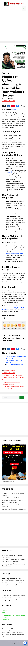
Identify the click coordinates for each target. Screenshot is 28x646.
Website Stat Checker (13, 377)
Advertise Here (6, 610)
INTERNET (13, 371)
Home (3, 612)
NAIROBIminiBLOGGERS (8, 373)
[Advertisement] (14, 27)
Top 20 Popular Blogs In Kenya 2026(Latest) (14, 509)
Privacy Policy (5, 619)
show (14, 109)
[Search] (21, 398)
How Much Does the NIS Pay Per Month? (13, 498)
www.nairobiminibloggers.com (14, 253)
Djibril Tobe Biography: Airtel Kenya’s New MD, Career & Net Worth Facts (13, 560)
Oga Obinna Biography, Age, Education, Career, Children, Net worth (13, 501)
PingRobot (7, 375)
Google (10, 172)
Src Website (14, 375)
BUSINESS (7, 371)
